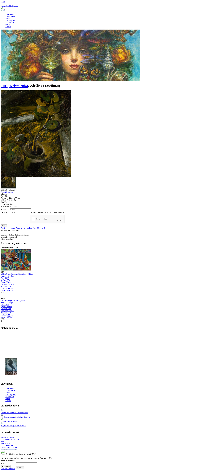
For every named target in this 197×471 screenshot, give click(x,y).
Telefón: (4, 212)
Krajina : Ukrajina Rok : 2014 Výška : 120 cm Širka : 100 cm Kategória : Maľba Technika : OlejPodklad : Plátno (7, 310)
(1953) (24, 274)
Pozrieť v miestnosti (8, 228)
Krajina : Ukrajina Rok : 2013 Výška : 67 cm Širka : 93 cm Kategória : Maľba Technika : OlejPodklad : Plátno (7, 283)
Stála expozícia (10, 20)
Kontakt (8, 27)
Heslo (3, 464)
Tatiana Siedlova (22, 413)
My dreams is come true (9, 417)
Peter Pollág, (9, 448)
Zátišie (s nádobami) (8, 274)
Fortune (3, 421)
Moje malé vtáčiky (7, 426)
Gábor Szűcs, (7, 445)
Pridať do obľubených (37, 228)
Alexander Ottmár (7, 437)
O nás (7, 25)
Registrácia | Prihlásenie (9, 6)
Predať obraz (10, 16)
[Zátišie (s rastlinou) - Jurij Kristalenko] (36, 176)
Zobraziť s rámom (22, 228)
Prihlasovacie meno (8, 461)
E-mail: (3, 210)
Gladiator (4, 301)
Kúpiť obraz (9, 14)
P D (2, 441)
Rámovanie (9, 23)
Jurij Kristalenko (14, 86)
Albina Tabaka (6, 443)
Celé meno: (5, 207)
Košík (3, 2)
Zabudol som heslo (8, 469)
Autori (7, 18)
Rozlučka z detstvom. (8, 413)
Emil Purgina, (10, 439)
